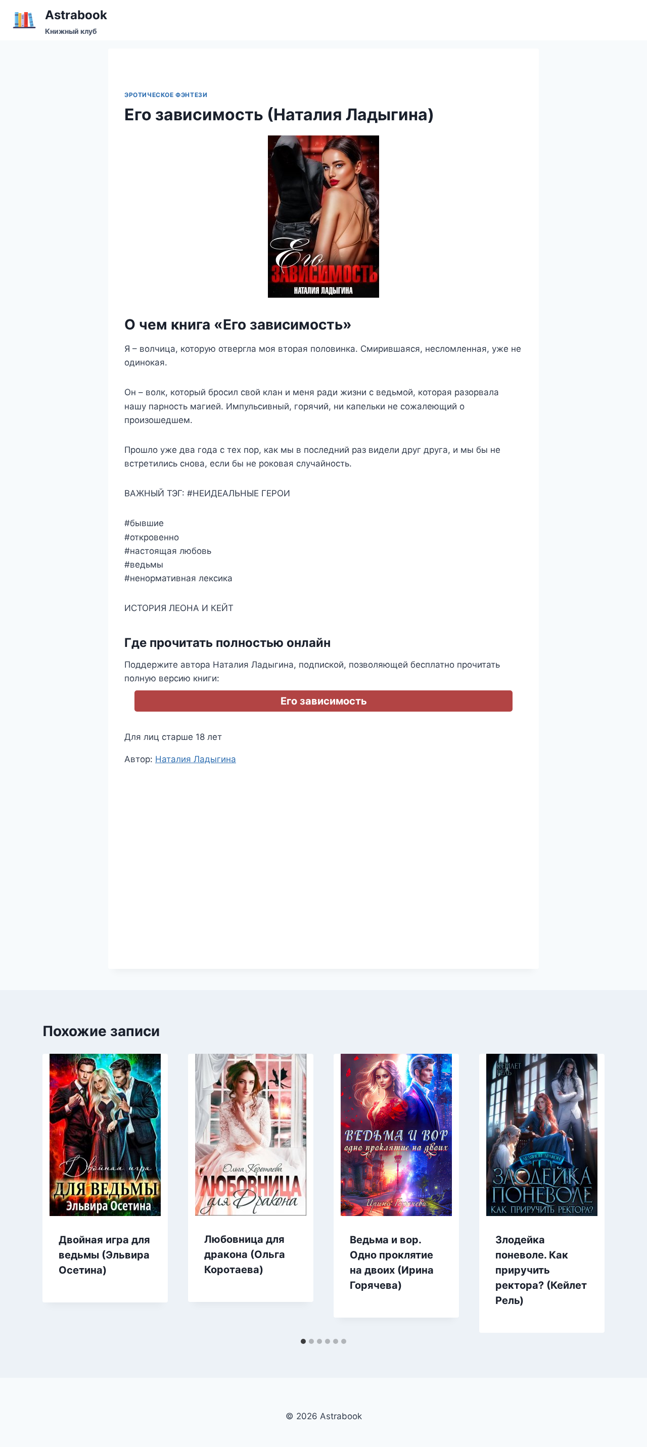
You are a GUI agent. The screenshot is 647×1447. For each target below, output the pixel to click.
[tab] (303, 1341)
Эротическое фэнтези (165, 95)
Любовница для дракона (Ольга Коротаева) (244, 1254)
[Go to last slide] (61, 1193)
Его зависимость (324, 701)
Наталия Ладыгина (195, 759)
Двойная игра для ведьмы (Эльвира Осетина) (104, 1255)
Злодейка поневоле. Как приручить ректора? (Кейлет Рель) (541, 1270)
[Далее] (586, 1193)
